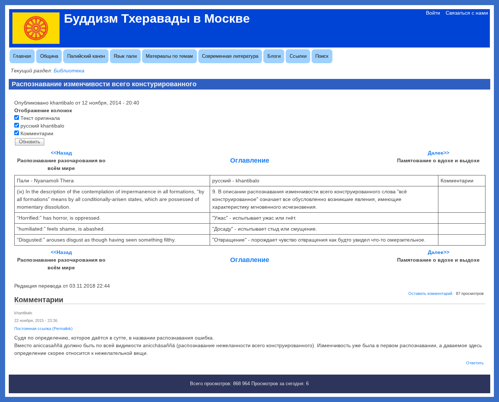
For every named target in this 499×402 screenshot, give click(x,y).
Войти (433, 13)
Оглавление (249, 160)
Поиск (321, 56)
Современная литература (230, 56)
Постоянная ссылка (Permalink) (43, 328)
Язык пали (125, 56)
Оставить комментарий (430, 293)
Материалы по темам (169, 56)
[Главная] (36, 42)
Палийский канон (86, 56)
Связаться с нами (467, 13)
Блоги (274, 56)
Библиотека (69, 70)
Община (49, 56)
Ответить (475, 363)
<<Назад (61, 153)
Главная (22, 56)
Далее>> (438, 153)
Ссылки (298, 56)
